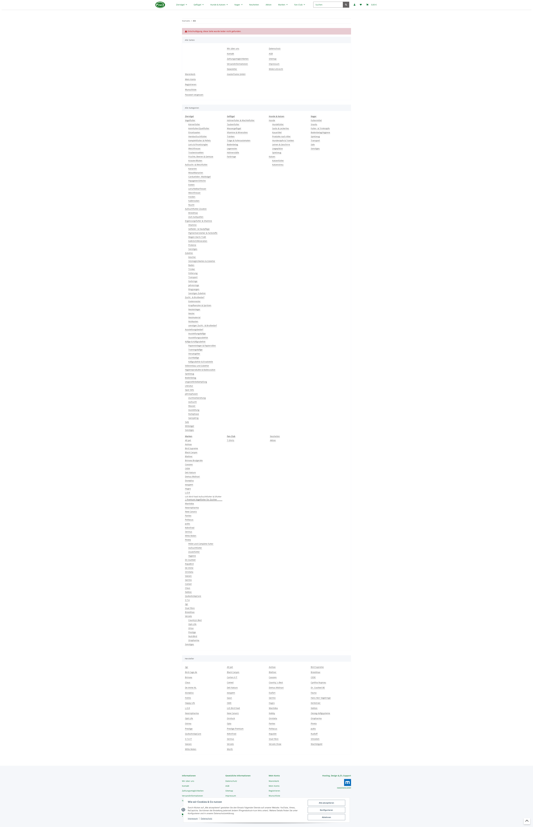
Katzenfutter (278, 160)
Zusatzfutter (194, 551)
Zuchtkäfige (193, 357)
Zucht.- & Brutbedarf (194, 297)
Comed (188, 584)
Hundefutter (278, 124)
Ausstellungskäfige (197, 333)
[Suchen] (346, 5)
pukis (187, 523)
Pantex (188, 515)
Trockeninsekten (196, 152)
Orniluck (231, 718)
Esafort (272, 692)
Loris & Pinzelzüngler (198, 144)
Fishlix (188, 697)
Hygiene (192, 555)
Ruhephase (193, 414)
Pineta (188, 539)
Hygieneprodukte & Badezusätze (200, 369)
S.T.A (187, 600)
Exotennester (194, 301)
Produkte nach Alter (281, 136)
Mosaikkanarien (195, 172)
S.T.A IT (188, 739)
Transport (193, 277)
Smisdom (315, 739)
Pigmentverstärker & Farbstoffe (202, 233)
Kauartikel (277, 132)
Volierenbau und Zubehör (197, 365)
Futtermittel (316, 120)
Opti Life (189, 718)
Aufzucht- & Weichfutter (196, 164)
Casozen (189, 464)
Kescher (192, 257)
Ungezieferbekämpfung (196, 381)
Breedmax (193, 213)
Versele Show (275, 744)
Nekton (188, 592)
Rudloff (314, 733)
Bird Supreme (191, 448)
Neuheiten (275, 436)
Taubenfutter (233, 124)
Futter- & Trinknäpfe (320, 128)
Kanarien (192, 168)
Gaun (229, 697)
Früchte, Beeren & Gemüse (200, 156)
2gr (186, 604)
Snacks (314, 124)
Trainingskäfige (195, 349)
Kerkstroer (315, 703)
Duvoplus (189, 480)
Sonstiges (192, 249)
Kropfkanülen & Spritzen (199, 305)
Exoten (191, 184)
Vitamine (192, 225)
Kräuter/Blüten (195, 160)
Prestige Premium (235, 728)
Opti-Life (192, 624)
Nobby (272, 713)
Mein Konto (190, 79)
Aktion (273, 440)
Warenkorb (190, 74)
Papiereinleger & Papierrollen (202, 345)
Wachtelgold (316, 744)
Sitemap (272, 58)
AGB (271, 53)
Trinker (191, 269)
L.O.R (187, 492)
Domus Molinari (192, 476)
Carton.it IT (232, 677)
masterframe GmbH (236, 74)
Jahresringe (193, 285)
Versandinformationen (237, 64)
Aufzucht (192, 402)
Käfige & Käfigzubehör (195, 341)
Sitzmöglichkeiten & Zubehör (201, 261)
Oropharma (193, 640)
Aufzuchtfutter (195, 547)
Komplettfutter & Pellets (199, 140)
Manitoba (189, 503)
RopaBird (189, 564)
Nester (191, 313)
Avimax (188, 444)
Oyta (229, 723)
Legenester (232, 148)
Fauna (313, 692)
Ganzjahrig (193, 418)
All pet (188, 440)
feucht (191, 204)
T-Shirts (230, 440)
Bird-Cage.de (191, 672)
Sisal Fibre (190, 608)
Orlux (190, 628)
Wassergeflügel (234, 128)
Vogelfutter (190, 120)
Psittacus (189, 519)
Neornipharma (192, 507)
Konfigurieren (326, 810)
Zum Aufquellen (195, 217)
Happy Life (190, 703)
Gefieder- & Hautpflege (199, 229)
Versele (188, 616)
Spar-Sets (189, 389)
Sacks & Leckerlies (280, 128)
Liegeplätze (277, 148)
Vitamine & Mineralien (237, 132)
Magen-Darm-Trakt (197, 237)
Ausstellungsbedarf (194, 329)
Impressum (193, 818)
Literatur (189, 385)
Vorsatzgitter (194, 353)
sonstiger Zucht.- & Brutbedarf (202, 325)
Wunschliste (190, 89)
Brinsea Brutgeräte (194, 460)
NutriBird (192, 636)
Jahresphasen (191, 393)
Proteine (192, 245)
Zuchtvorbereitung (197, 398)
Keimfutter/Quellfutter (198, 128)
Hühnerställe (233, 152)
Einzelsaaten (194, 132)
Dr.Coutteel (190, 559)
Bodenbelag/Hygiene (320, 132)
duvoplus (189, 692)
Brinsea (188, 677)
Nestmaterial (194, 317)
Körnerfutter (194, 124)
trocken (191, 196)
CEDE (313, 677)
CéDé (187, 468)
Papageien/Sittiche (197, 180)
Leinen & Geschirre (281, 144)
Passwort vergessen (194, 94)
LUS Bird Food (233, 708)
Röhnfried (189, 527)
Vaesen (188, 576)
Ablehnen (326, 817)
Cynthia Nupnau (318, 682)
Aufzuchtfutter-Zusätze (196, 208)
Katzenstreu (277, 164)
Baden (191, 265)
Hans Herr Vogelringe (321, 697)
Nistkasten (193, 321)
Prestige (192, 632)
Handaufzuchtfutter (197, 136)
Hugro (188, 488)
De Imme (189, 568)
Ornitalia (189, 572)
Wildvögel (189, 426)
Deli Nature (190, 472)
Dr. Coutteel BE (318, 687)
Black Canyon (191, 452)
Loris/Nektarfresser (197, 188)
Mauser (191, 406)
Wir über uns (233, 48)
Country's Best (195, 620)
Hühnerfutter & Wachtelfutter (241, 120)
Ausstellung (193, 410)
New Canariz (191, 511)
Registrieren (190, 84)
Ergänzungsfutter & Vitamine (198, 221)
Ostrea (188, 723)
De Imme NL (190, 687)
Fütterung (193, 273)
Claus (187, 588)
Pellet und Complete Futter (200, 543)
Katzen (272, 156)
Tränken (231, 136)
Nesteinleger (194, 309)
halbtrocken (193, 200)
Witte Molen (190, 535)
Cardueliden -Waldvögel (199, 176)
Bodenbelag (190, 377)
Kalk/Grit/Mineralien (197, 241)
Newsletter (232, 69)
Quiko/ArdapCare (193, 596)
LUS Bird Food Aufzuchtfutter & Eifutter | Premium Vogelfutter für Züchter (203, 498)
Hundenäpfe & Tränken (283, 140)
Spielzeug (189, 373)
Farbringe (192, 281)
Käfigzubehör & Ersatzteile (200, 361)
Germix (188, 580)
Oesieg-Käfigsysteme (320, 713)
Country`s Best (276, 682)
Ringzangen (193, 289)
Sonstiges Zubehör (197, 293)
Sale (187, 422)
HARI (229, 703)
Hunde (272, 120)
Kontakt (230, 53)
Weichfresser (194, 148)
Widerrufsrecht (276, 69)
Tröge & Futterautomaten (238, 140)
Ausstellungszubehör (198, 337)
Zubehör (189, 253)
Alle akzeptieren (326, 803)
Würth (230, 749)
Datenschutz (206, 818)
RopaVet (272, 733)
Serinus (188, 531)
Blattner (189, 456)
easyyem (189, 484)
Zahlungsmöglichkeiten (238, 58)
